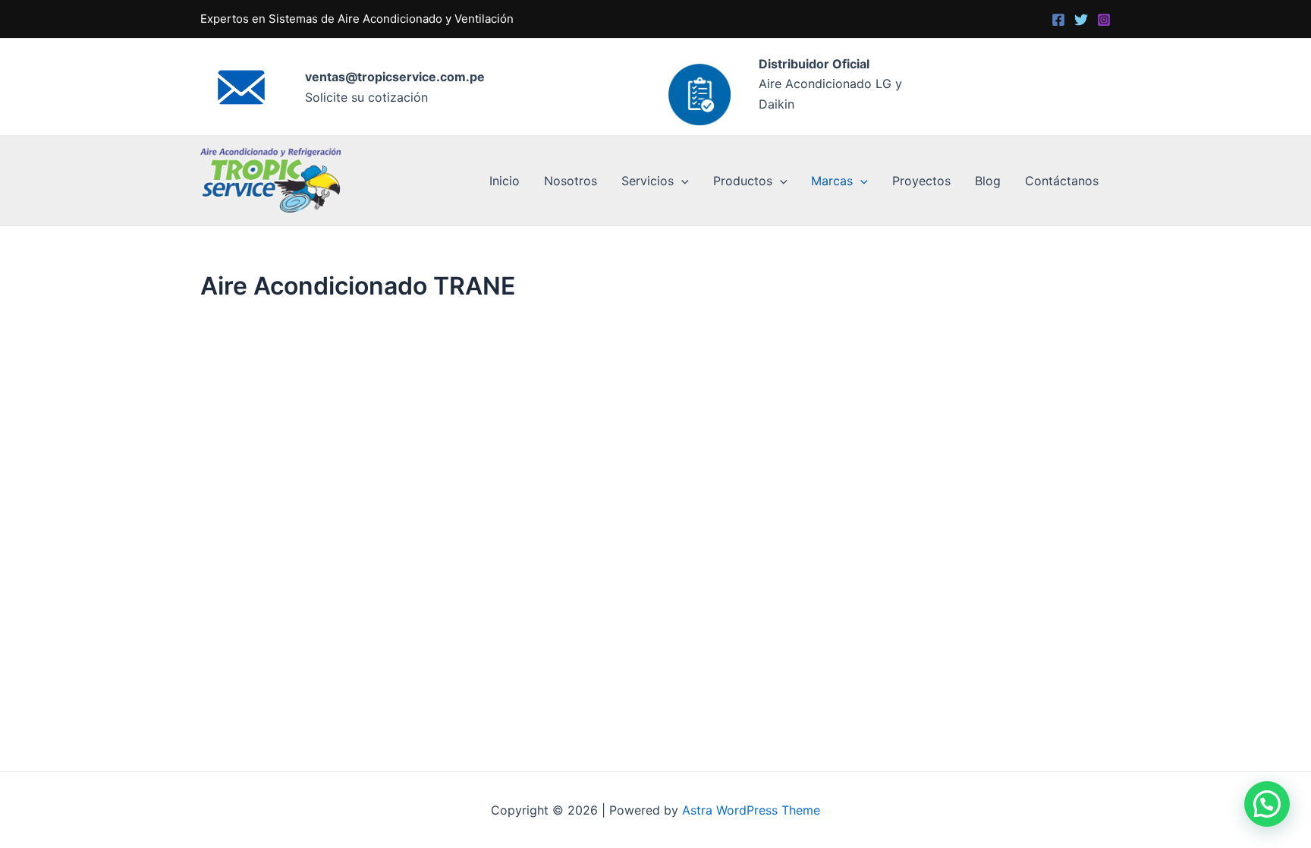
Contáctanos (1062, 180)
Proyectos (921, 180)
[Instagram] (1104, 20)
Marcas (832, 180)
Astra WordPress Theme (751, 810)
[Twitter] (1081, 20)
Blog (988, 180)
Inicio (504, 180)
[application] (681, 180)
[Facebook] (1058, 20)
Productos (742, 180)
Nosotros (570, 180)
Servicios (647, 180)
